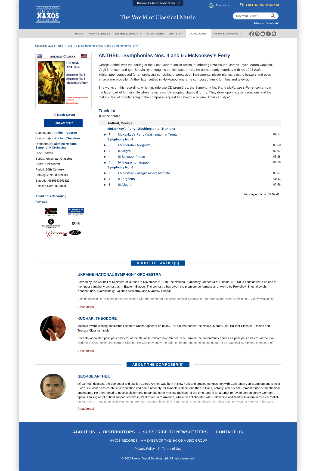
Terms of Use (172, 448)
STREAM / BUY (63, 123)
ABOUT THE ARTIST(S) (158, 263)
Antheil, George (65, 132)
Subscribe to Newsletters (176, 432)
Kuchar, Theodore (67, 138)
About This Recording (50, 196)
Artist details (111, 116)
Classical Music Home (49, 45)
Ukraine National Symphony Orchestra (56, 145)
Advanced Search (264, 23)
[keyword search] (273, 15)
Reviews (41, 201)
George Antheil (93, 376)
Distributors (119, 432)
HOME (79, 33)
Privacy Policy (145, 448)
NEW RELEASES (99, 33)
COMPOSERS (155, 33)
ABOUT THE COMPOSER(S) (158, 364)
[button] (158, 3)
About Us (84, 432)
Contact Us (229, 432)
